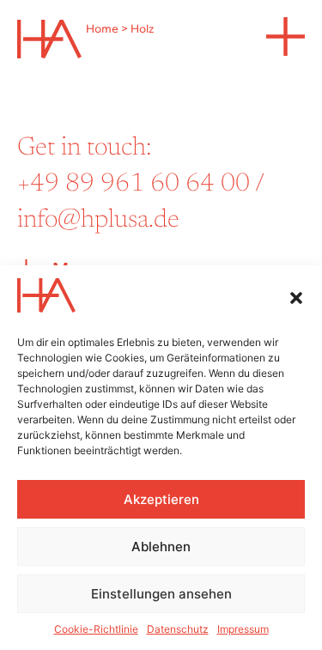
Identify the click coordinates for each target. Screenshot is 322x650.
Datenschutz (178, 629)
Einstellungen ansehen (161, 594)
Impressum (243, 629)
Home (102, 28)
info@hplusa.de (98, 221)
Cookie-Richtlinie (96, 629)
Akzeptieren (161, 499)
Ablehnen (161, 546)
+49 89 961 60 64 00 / (140, 184)
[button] (296, 298)
